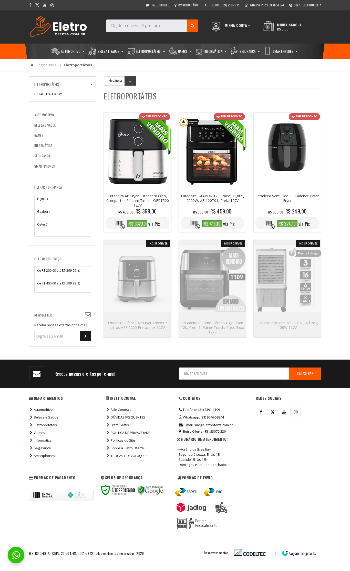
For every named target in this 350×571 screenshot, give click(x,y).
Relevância (114, 81)
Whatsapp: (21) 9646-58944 (203, 417)
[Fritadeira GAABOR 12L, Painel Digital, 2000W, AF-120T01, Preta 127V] (212, 172)
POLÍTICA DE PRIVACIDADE (130, 432)
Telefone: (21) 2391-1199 (201, 409)
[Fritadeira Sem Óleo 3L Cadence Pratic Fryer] (287, 172)
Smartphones (44, 455)
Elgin (42, 199)
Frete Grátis (120, 425)
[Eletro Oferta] (65, 27)
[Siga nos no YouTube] (284, 412)
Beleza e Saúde (46, 417)
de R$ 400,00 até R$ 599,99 (58, 283)
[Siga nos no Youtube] (45, 5)
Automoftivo (43, 409)
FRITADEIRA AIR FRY (48, 94)
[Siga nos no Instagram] (52, 5)
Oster (43, 224)
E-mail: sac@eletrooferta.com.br (208, 425)
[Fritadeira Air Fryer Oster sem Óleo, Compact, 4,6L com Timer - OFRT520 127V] (137, 172)
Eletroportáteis (45, 425)
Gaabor (44, 211)
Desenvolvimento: (216, 552)
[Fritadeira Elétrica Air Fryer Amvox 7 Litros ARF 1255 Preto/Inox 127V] (137, 289)
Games (39, 432)
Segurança (42, 448)
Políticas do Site (123, 440)
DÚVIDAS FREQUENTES (128, 417)
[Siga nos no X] (37, 5)
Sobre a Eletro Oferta (127, 448)
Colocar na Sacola (137, 199)
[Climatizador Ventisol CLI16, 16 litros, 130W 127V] (287, 289)
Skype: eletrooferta (307, 5)
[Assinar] (85, 336)
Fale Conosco (160, 5)
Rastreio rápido (189, 5)
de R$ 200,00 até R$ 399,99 (58, 270)
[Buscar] (192, 25)
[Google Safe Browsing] (150, 490)
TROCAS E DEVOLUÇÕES (129, 455)
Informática (43, 440)
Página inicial (46, 65)
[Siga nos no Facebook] (30, 5)
